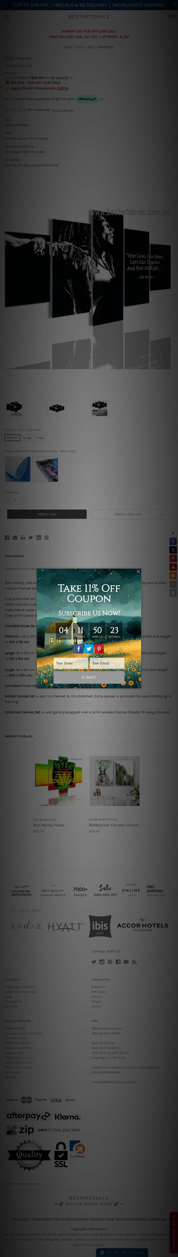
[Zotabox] (138, 684)
